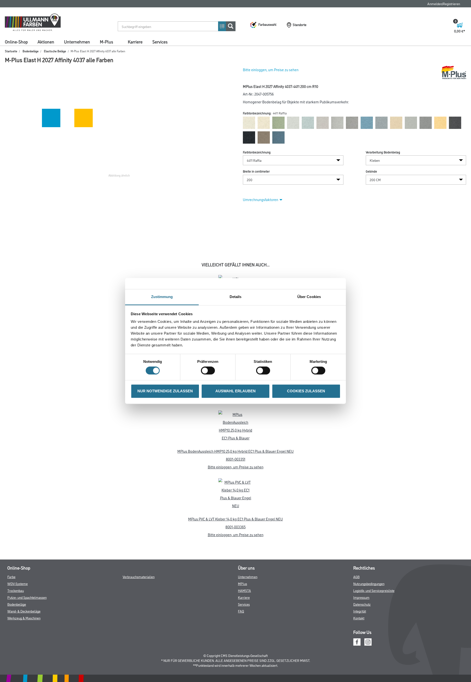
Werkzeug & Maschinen (23, 617)
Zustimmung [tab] (162, 297)
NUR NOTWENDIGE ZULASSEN (165, 391)
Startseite (11, 51)
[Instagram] (368, 641)
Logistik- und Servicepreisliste (373, 590)
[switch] (209, 371)
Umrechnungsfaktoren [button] (260, 199)
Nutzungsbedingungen (368, 583)
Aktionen (46, 41)
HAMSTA (244, 590)
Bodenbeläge (31, 51)
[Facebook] (357, 641)
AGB (356, 576)
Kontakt (358, 617)
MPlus (242, 583)
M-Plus (106, 41)
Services (160, 41)
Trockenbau (15, 590)
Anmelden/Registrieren (443, 3)
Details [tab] (236, 297)
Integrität (359, 611)
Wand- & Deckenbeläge (23, 611)
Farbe (11, 576)
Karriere (135, 41)
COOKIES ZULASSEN (306, 391)
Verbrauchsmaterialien (139, 576)
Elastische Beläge (55, 51)
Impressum (361, 597)
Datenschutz (362, 604)
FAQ (241, 611)
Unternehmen (77, 41)
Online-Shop (16, 41)
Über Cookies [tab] (309, 297)
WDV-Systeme (17, 583)
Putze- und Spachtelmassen (27, 597)
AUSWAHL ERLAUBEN (235, 391)
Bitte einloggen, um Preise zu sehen (271, 69)
